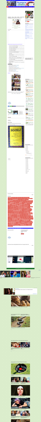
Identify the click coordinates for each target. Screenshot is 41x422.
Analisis (29, 198)
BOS (10, 201)
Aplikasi (9, 199)
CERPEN (21, 201)
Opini (22, 6)
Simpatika (14, 6)
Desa (8, 202)
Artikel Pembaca (15, 199)
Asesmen (19, 199)
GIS (8, 204)
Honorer (26, 204)
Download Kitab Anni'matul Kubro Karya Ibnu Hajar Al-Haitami (14, 123)
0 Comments (9, 117)
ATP (23, 199)
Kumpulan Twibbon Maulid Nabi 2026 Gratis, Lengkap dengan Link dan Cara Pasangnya (29, 29)
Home (7, 6)
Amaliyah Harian (15, 198)
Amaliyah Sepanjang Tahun (21, 198)
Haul (20, 204)
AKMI (24, 197)
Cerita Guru (18, 201)
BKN (8, 201)
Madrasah (27, 6)
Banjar (14, 200)
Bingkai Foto (28, 200)
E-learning (31, 202)
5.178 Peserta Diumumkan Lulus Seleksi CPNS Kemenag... (29, 153)
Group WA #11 (27, 165)
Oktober (27, 152)
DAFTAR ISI (9, 158)
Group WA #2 (27, 159)
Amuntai (26, 198)
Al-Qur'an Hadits (10, 198)
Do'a (14, 202)
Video (31, 6)
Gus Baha (14, 204)
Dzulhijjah (23, 202)
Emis (14, 203)
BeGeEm (18, 268)
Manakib (24, 6)
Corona (24, 201)
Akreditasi (28, 197)
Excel (20, 203)
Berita (17, 6)
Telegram (26, 173)
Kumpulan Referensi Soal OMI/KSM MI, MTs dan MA (30, 89)
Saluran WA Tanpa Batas (28, 169)
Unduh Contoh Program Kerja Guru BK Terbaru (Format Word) (28, 36)
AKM (22, 197)
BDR (19, 200)
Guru (10, 204)
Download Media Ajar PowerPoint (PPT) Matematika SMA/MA (28, 32)
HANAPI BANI (21, 92)
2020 (26, 150)
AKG (16, 197)
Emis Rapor (17, 203)
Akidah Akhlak (19, 197)
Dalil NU (31, 201)
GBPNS (30, 203)
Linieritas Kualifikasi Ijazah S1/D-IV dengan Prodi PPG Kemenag (30, 122)
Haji (18, 204)
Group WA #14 (27, 167)
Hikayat (23, 204)
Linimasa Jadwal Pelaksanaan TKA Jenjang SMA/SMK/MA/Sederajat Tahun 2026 (30, 118)
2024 (26, 147)
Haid (16, 204)
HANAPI (24, 268)
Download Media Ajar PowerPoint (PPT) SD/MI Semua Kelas (28, 35)
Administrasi (13, 197)
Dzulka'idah (27, 202)
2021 (26, 149)
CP (26, 201)
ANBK (31, 198)
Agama (29, 6)
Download (17, 202)
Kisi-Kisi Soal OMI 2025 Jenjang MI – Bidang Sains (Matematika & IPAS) (30, 109)
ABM (10, 197)
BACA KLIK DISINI (15, 47)
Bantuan (17, 200)
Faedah (23, 203)
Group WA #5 (27, 161)
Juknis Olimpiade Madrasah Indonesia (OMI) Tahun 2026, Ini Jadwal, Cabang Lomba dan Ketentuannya (30, 85)
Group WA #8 (27, 163)
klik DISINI (15, 66)
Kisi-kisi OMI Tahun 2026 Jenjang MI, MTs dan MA (30, 80)
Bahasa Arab (26, 199)
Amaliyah (9, 6)
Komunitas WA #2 (27, 171)
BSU (12, 201)
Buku (11, 6)
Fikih (28, 203)
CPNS (28, 201)
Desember (12, 202)
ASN (21, 199)
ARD (11, 199)
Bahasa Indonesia (10, 200)
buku (15, 201)
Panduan (20, 6)
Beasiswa (22, 200)
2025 (26, 146)
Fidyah (25, 203)
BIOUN (31, 200)
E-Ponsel (9, 203)
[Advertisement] (16, 12)
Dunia (20, 202)
